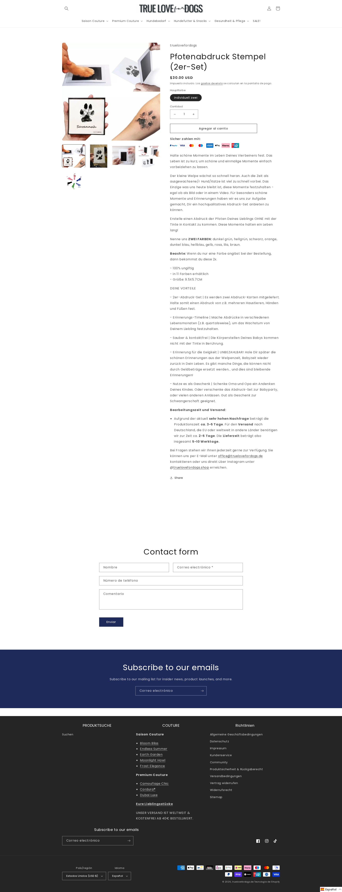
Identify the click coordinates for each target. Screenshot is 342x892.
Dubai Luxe (149, 795)
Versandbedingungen (226, 776)
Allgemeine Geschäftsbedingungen (236, 734)
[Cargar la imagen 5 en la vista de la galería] (73, 181)
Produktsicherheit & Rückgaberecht (236, 769)
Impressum (218, 748)
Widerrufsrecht (221, 790)
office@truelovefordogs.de (240, 456)
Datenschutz (219, 741)
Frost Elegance (152, 766)
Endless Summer (153, 748)
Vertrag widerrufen (224, 783)
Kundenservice (221, 755)
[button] (66, 8)
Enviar (111, 622)
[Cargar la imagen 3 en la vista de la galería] (123, 156)
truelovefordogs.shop (191, 467)
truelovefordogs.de (243, 881)
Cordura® (147, 789)
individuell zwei (186, 98)
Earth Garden (151, 754)
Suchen (67, 734)
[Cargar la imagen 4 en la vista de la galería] (148, 156)
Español (117, 876)
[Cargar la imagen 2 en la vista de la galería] (98, 156)
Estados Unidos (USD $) (82, 876)
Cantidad (176, 106)
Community (219, 762)
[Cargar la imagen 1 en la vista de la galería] (73, 156)
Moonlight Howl (152, 760)
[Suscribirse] (202, 690)
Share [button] (179, 478)
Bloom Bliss (149, 743)
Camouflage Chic (154, 783)
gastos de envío (212, 83)
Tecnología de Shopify (267, 881)
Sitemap (216, 797)
